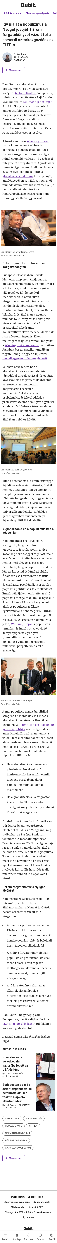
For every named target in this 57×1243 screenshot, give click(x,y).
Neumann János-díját (37, 102)
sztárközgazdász (37, 141)
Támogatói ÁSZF (14, 1212)
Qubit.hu (6, 1074)
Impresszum (18, 1196)
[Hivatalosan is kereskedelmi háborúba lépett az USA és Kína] (45, 1066)
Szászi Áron (20, 54)
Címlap (17, 1239)
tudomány (24, 1105)
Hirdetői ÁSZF (35, 1207)
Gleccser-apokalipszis (37, 13)
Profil (52, 1239)
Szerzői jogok (35, 1196)
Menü (5, 1239)
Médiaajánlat (18, 1207)
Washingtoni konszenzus (22, 345)
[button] (12, 1118)
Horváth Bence (9, 1105)
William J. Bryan (22, 624)
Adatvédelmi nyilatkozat (17, 1202)
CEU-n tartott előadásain (18, 1023)
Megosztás (15, 70)
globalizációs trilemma (17, 176)
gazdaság (19, 60)
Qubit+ (40, 1239)
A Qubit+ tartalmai (13, 13)
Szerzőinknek (41, 1212)
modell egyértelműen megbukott (24, 358)
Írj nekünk (28, 1217)
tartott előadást (25, 93)
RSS (28, 1212)
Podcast (28, 1239)
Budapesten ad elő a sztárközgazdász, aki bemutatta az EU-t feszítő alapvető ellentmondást (17, 1093)
